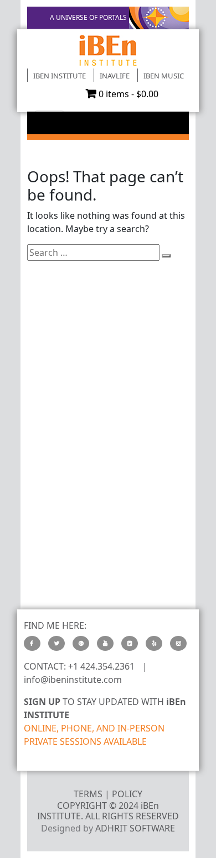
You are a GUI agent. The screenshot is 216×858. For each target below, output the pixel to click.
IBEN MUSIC (163, 76)
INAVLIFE (115, 76)
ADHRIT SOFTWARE (135, 828)
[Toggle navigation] (49, 121)
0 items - (128, 94)
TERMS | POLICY (108, 794)
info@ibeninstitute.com (73, 679)
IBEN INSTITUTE (59, 76)
